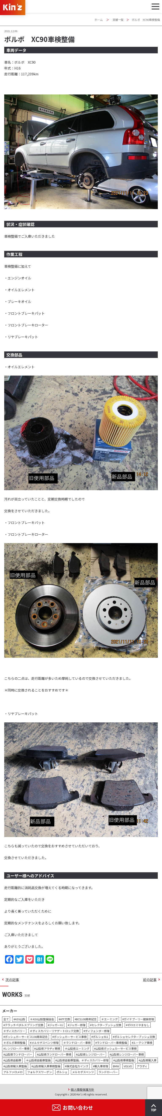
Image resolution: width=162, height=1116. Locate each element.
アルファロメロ (13, 1072)
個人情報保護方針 (82, 1089)
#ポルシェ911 (99, 1037)
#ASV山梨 (19, 1019)
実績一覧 (118, 20)
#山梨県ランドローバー (17, 1054)
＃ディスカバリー (14, 1031)
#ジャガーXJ (55, 1025)
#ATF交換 (64, 1019)
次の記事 (12, 979)
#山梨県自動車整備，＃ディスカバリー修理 (82, 1060)
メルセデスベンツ (83, 1072)
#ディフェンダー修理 (96, 1031)
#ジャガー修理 (76, 1025)
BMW (116, 1066)
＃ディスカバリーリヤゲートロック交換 (54, 1031)
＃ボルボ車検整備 (14, 1043)
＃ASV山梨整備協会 (42, 1019)
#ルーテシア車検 (142, 1043)
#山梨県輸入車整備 (15, 1066)
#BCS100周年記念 (86, 1019)
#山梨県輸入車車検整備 (45, 1066)
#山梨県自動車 (12, 1060)
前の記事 (150, 979)
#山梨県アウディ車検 (47, 1049)
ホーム (98, 20)
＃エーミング (109, 1019)
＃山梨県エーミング (77, 1049)
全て (6, 1019)
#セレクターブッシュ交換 (105, 1025)
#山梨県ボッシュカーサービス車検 (115, 1049)
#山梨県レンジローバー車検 (126, 1054)
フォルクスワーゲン (39, 1072)
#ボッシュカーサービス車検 (69, 1037)
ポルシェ (62, 1072)
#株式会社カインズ (76, 1066)
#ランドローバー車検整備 (111, 1043)
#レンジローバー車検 (16, 1049)
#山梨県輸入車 (148, 1060)
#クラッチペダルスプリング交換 (23, 1025)
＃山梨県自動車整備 (38, 1060)
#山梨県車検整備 (123, 1060)
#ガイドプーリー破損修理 (138, 1019)
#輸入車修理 (100, 1066)
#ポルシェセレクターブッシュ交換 (134, 1037)
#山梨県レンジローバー (90, 1054)
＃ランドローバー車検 (77, 1043)
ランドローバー (108, 1072)
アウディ (142, 1066)
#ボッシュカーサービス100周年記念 (25, 1037)
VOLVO (128, 1066)
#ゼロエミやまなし (137, 1025)
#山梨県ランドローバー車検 (54, 1054)
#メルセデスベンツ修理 (44, 1043)
